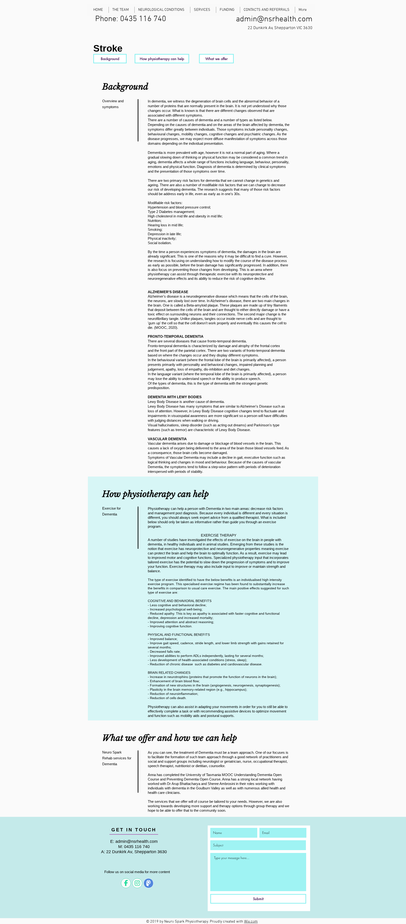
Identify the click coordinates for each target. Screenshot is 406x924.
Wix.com (251, 921)
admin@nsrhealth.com (274, 19)
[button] (110, 58)
